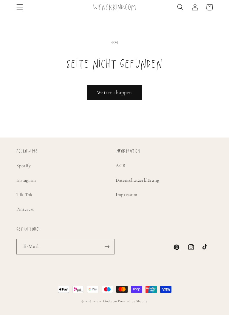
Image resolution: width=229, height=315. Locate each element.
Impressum (126, 194)
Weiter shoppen (114, 92)
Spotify (23, 165)
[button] (20, 7)
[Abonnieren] (107, 246)
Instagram (26, 180)
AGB (121, 165)
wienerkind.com (105, 301)
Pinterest (25, 209)
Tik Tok (24, 194)
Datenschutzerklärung (137, 180)
